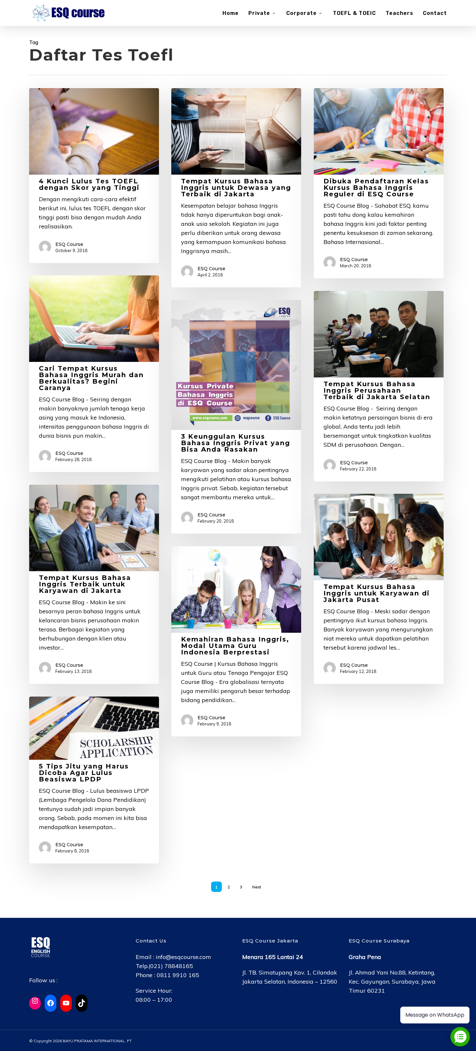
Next (256, 886)
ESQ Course (69, 244)
